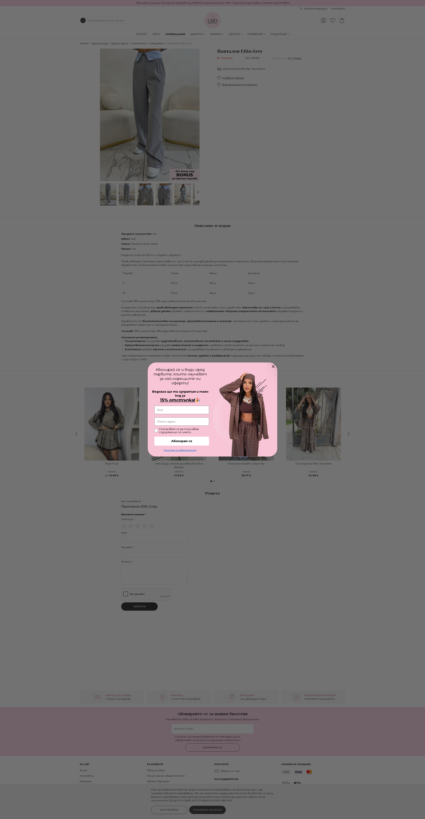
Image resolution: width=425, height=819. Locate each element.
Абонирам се (181, 441)
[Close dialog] (273, 366)
